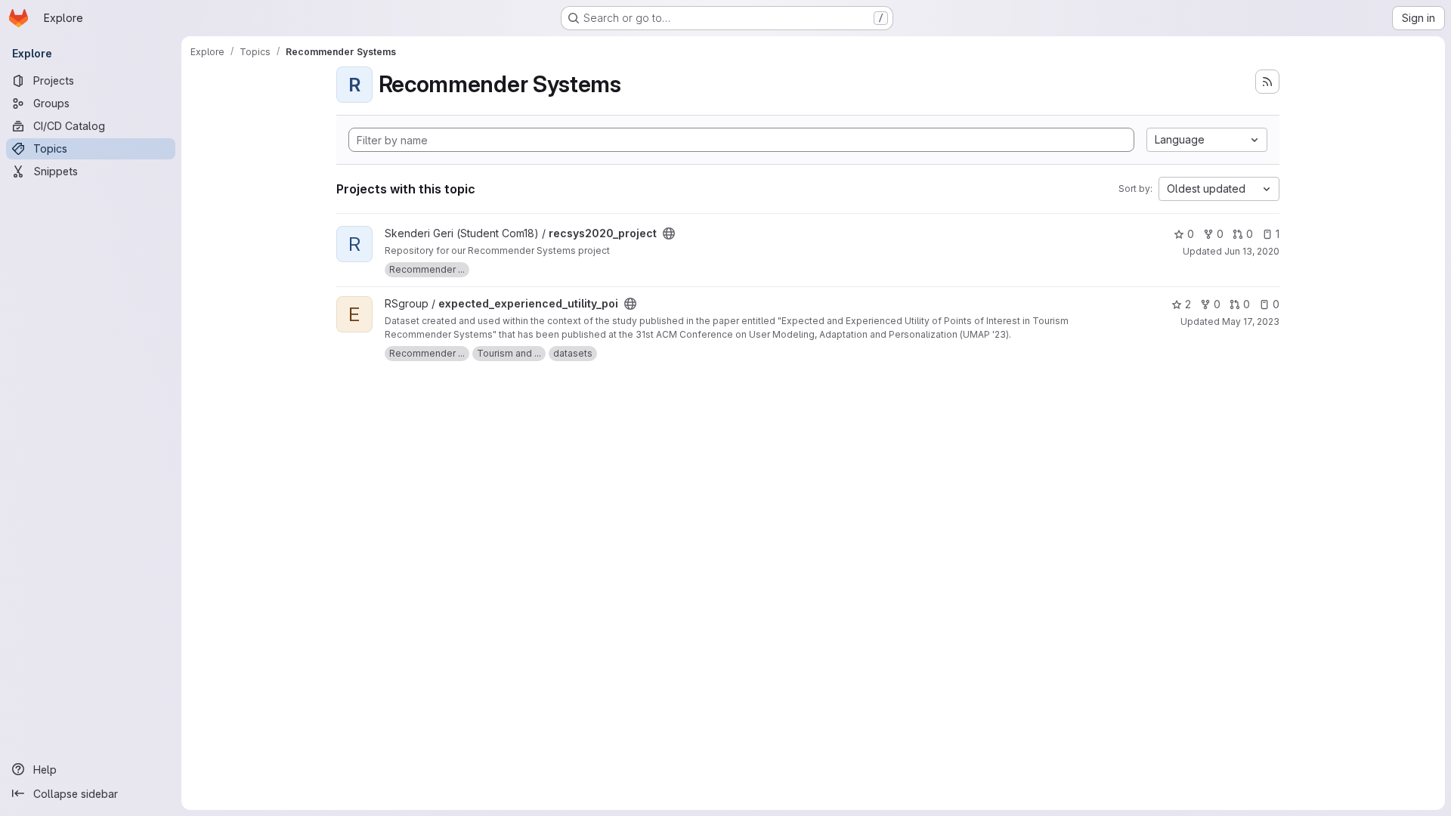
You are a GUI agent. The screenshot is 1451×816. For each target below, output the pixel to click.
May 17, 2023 (1250, 321)
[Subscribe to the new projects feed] (1267, 82)
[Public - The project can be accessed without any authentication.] (669, 233)
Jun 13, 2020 (1251, 251)
